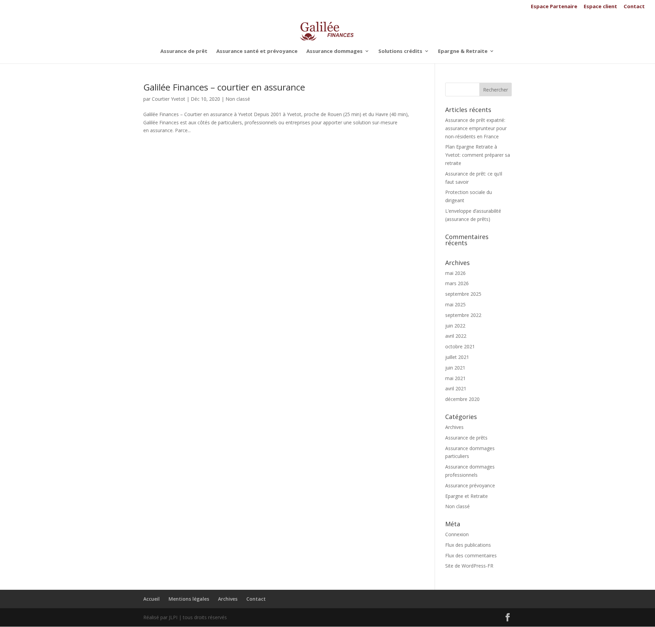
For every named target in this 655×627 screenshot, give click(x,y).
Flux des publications (468, 545)
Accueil (151, 599)
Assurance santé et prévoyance (256, 51)
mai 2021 (455, 378)
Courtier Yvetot (168, 99)
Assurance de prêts (466, 437)
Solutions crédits (400, 51)
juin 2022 (455, 325)
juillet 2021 (457, 357)
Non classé (237, 99)
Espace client (600, 7)
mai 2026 (455, 273)
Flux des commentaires (471, 555)
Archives (454, 427)
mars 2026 (457, 283)
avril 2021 (455, 388)
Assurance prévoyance (470, 485)
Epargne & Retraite (462, 51)
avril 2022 (455, 336)
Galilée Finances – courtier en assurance (224, 87)
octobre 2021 (460, 346)
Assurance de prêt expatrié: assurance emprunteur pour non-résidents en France (476, 128)
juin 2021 (455, 367)
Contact (634, 7)
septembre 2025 (463, 294)
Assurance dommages (334, 51)
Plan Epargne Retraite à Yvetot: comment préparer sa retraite (477, 154)
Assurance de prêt (183, 51)
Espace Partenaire (554, 7)
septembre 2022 (463, 315)
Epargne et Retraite (466, 496)
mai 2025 (455, 304)
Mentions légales (189, 599)
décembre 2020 (462, 399)
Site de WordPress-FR (469, 565)
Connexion (457, 534)
